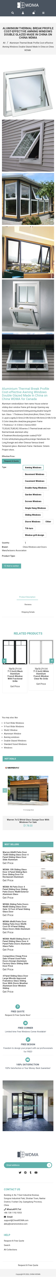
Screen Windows (33, 501)
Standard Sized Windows (15, 744)
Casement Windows (34, 481)
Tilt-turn (29, 528)
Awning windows (11, 737)
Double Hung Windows (36, 488)
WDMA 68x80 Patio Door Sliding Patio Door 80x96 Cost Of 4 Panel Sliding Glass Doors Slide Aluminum (16, 925)
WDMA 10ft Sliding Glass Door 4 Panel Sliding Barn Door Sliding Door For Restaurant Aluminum (15, 873)
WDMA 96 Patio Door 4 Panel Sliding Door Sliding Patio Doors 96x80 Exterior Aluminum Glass (16, 890)
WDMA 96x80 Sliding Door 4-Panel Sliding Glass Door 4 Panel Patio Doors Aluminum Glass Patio (16, 942)
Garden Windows (33, 494)
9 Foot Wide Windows (14, 726)
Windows (8, 747)
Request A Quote (11, 461)
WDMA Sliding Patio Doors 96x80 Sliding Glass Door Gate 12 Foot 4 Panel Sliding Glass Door (16, 908)
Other (48, 521)
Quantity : (6, 543)
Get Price (8, 863)
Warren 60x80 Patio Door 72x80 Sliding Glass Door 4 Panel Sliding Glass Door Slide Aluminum (15, 856)
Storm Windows (32, 521)
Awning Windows (33, 467)
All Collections (10, 1249)
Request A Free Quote (14, 1241)
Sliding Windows (33, 515)
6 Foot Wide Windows (14, 723)
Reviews (28, 604)
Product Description (27, 597)
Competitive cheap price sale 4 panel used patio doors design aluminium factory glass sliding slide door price (15, 961)
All (4, 43)
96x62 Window (10, 730)
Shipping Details (28, 612)
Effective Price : (8, 456)
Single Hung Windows (35, 508)
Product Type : (9, 556)
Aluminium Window (12, 733)
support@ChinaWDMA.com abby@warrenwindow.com (16, 1220)
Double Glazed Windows (15, 740)
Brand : (5, 547)
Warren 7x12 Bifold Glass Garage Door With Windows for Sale (28, 820)
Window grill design (34, 535)
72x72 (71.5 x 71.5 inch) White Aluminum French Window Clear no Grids (41, 674)
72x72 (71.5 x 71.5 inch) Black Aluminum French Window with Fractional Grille (15, 675)
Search (7, 1245)
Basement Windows (34, 474)
